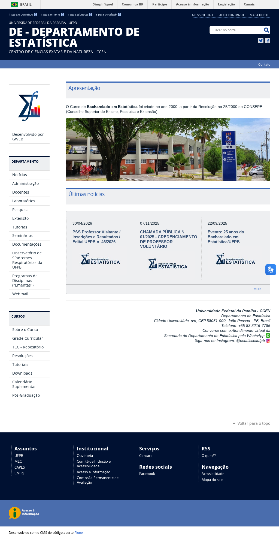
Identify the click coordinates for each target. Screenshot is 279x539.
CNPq (19, 473)
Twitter (260, 40)
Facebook (267, 40)
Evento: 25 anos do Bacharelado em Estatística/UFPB (226, 237)
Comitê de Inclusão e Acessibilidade (94, 463)
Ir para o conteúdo (23, 14)
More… (259, 289)
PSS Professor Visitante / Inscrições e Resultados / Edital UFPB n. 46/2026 (96, 237)
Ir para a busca (79, 14)
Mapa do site (260, 15)
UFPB (18, 455)
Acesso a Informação (93, 472)
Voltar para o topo (254, 423)
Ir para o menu (52, 14)
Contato (264, 64)
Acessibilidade (203, 15)
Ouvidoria (85, 455)
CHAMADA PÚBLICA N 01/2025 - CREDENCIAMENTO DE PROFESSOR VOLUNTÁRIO (168, 239)
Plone (78, 532)
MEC (18, 461)
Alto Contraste (232, 15)
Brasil (26, 4)
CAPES (19, 467)
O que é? (209, 455)
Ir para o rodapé (107, 14)
